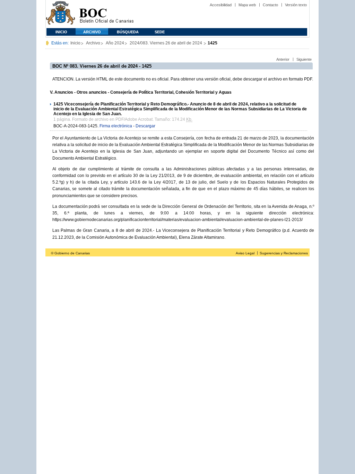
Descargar (145, 126)
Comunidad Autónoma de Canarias (60, 14)
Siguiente (304, 59)
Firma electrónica (115, 126)
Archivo (92, 32)
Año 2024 (115, 43)
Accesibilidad (221, 5)
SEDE (160, 32)
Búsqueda (128, 32)
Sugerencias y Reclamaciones (284, 253)
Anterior (282, 59)
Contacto (270, 5)
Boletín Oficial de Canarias (106, 14)
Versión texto (296, 5)
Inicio (61, 32)
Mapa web (247, 5)
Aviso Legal (245, 253)
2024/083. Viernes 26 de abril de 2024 (166, 43)
